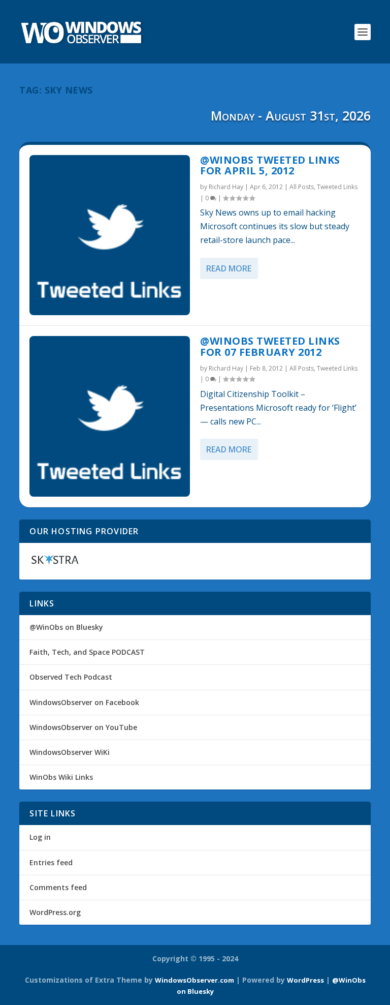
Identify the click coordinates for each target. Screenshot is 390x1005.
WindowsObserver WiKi (69, 752)
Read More (228, 268)
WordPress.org (55, 912)
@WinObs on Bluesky (66, 627)
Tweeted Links (337, 186)
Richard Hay (226, 186)
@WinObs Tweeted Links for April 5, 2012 (270, 165)
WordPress (305, 980)
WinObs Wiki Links (61, 777)
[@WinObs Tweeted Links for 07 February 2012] (109, 416)
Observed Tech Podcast (70, 677)
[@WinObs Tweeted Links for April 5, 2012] (109, 235)
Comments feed (58, 887)
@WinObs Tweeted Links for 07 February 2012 (270, 346)
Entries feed (51, 862)
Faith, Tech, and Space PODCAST (87, 652)
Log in (40, 837)
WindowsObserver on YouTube (83, 727)
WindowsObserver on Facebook (84, 702)
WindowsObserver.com (194, 980)
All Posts (301, 186)
